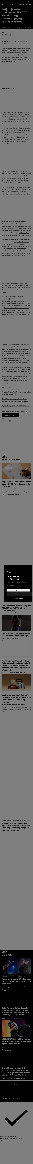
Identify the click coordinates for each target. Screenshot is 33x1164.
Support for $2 (18, 590)
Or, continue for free (18, 598)
